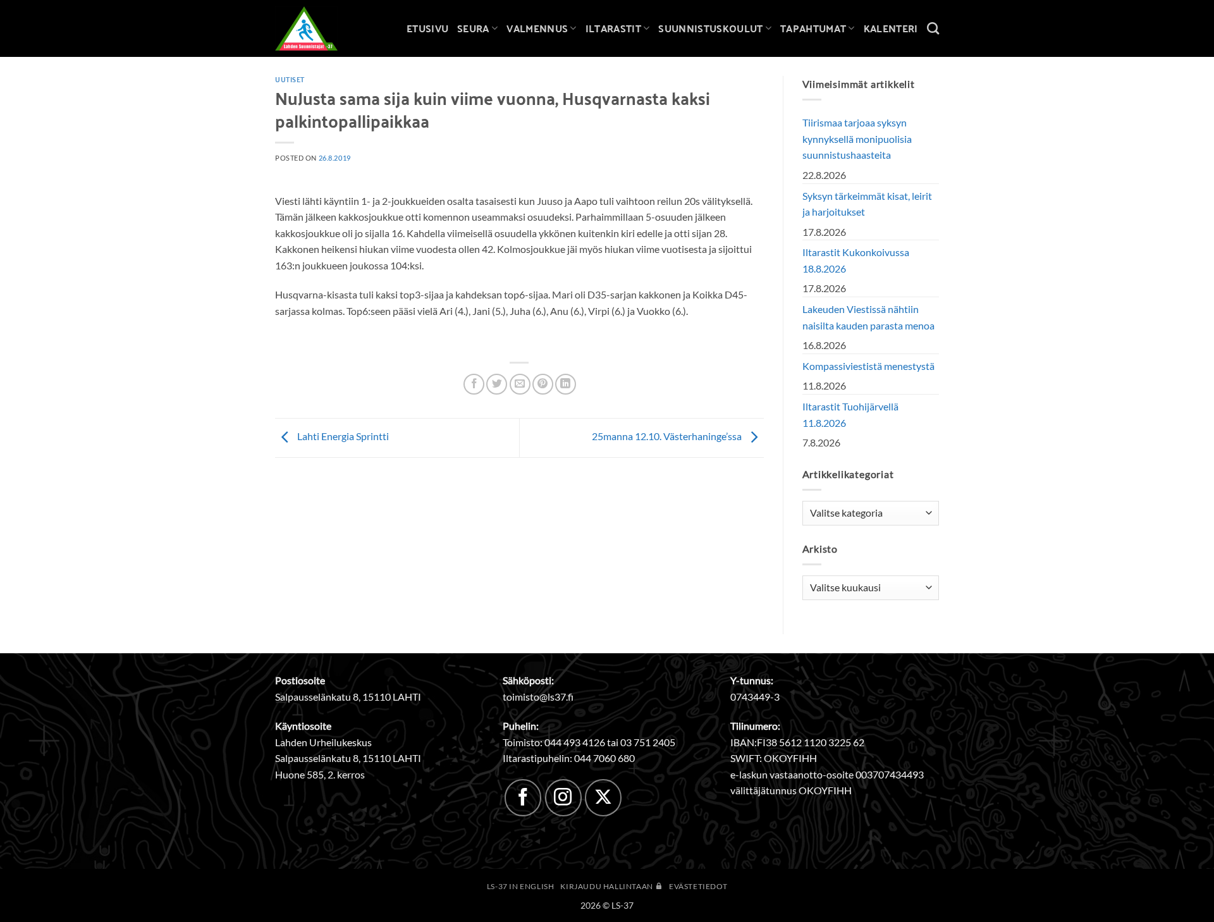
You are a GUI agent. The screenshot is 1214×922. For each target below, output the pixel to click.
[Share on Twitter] (496, 384)
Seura (473, 28)
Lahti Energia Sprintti (342, 436)
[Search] (933, 28)
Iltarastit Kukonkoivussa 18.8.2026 (855, 260)
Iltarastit (613, 28)
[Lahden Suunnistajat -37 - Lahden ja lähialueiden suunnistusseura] (316, 28)
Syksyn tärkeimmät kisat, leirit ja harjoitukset (867, 204)
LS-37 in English (521, 886)
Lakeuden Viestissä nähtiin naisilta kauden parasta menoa (868, 317)
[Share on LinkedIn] (565, 384)
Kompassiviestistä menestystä (868, 366)
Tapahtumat (813, 28)
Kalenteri (891, 28)
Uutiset (290, 79)
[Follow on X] (603, 797)
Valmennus (537, 28)
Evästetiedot (698, 886)
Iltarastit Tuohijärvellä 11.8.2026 (850, 414)
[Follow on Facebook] (523, 797)
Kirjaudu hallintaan (607, 886)
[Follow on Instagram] (563, 797)
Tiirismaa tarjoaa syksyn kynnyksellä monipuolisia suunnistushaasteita (857, 138)
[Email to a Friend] (520, 384)
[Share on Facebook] (473, 384)
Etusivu (427, 28)
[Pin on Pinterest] (542, 384)
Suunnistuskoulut (710, 28)
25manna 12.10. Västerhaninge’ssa (668, 436)
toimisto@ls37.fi (538, 697)
